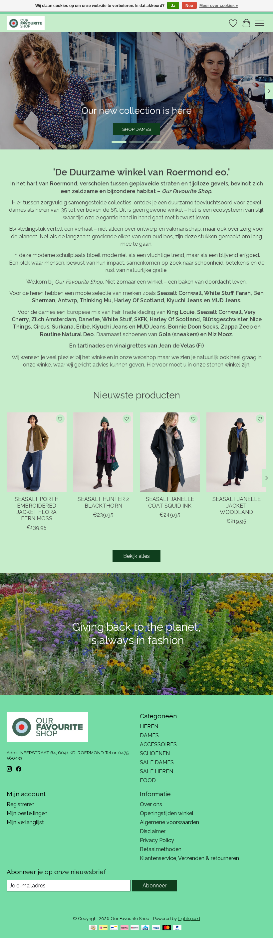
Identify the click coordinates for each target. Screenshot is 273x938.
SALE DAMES (157, 762)
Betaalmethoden (160, 849)
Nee (189, 5)
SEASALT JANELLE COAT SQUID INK (170, 502)
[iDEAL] (103, 928)
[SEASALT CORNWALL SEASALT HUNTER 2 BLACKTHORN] (103, 452)
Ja (173, 5)
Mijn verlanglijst (25, 822)
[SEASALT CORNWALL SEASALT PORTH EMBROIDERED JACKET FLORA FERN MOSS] (37, 452)
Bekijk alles (136, 556)
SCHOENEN (155, 753)
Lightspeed (189, 918)
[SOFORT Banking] (125, 928)
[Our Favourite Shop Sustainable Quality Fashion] (26, 23)
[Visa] (156, 928)
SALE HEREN (156, 771)
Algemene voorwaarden (169, 822)
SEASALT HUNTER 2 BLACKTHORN (103, 502)
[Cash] (93, 928)
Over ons (151, 804)
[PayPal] (177, 928)
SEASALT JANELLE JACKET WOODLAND (236, 505)
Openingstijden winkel (166, 813)
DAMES (149, 735)
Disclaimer (152, 831)
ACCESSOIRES (158, 744)
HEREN (149, 726)
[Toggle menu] (259, 23)
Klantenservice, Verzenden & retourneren (189, 858)
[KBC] (145, 928)
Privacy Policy (157, 840)
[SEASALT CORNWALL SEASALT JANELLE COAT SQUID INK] (170, 452)
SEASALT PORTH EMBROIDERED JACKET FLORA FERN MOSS (37, 509)
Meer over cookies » (218, 5)
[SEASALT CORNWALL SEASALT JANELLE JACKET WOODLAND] (236, 452)
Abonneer (154, 885)
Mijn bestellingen (27, 813)
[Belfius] (135, 928)
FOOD (148, 780)
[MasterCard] (166, 928)
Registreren (21, 804)
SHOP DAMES (136, 129)
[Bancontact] (114, 928)
